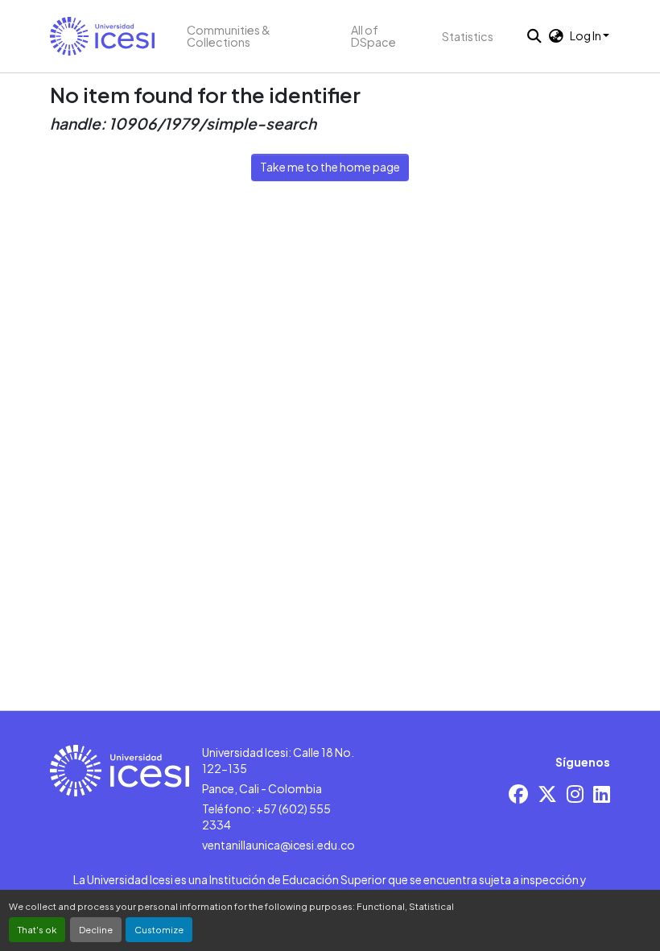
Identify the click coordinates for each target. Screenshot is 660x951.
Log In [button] (586, 35)
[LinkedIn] (601, 794)
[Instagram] (575, 794)
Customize (159, 929)
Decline (96, 929)
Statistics (467, 36)
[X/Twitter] (547, 794)
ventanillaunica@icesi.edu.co (278, 844)
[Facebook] (518, 794)
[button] (102, 36)
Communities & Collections (228, 36)
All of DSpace (373, 36)
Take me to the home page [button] (330, 166)
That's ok (37, 929)
